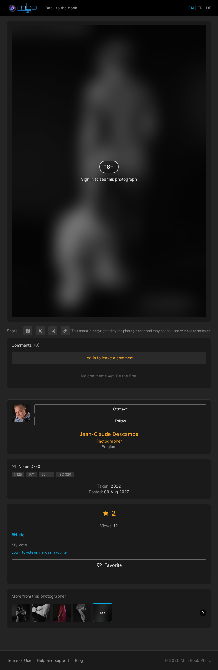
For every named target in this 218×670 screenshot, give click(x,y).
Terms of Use (19, 660)
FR (200, 7)
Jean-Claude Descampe (109, 434)
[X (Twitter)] (40, 330)
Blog (79, 660)
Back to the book (61, 7)
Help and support (53, 660)
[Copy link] (65, 330)
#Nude (18, 534)
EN (191, 7)
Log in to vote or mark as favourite (39, 552)
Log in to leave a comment (109, 357)
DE (208, 7)
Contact (120, 409)
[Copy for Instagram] (52, 330)
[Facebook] (27, 330)
